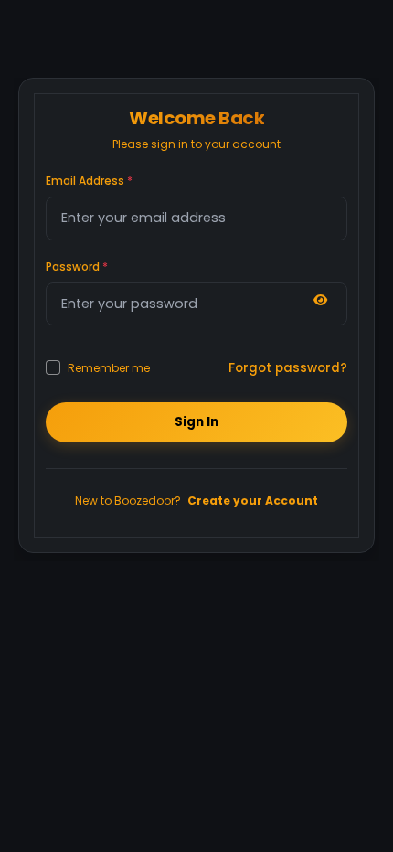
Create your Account (252, 500)
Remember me (109, 367)
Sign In (196, 422)
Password (77, 266)
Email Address (89, 180)
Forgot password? (287, 368)
